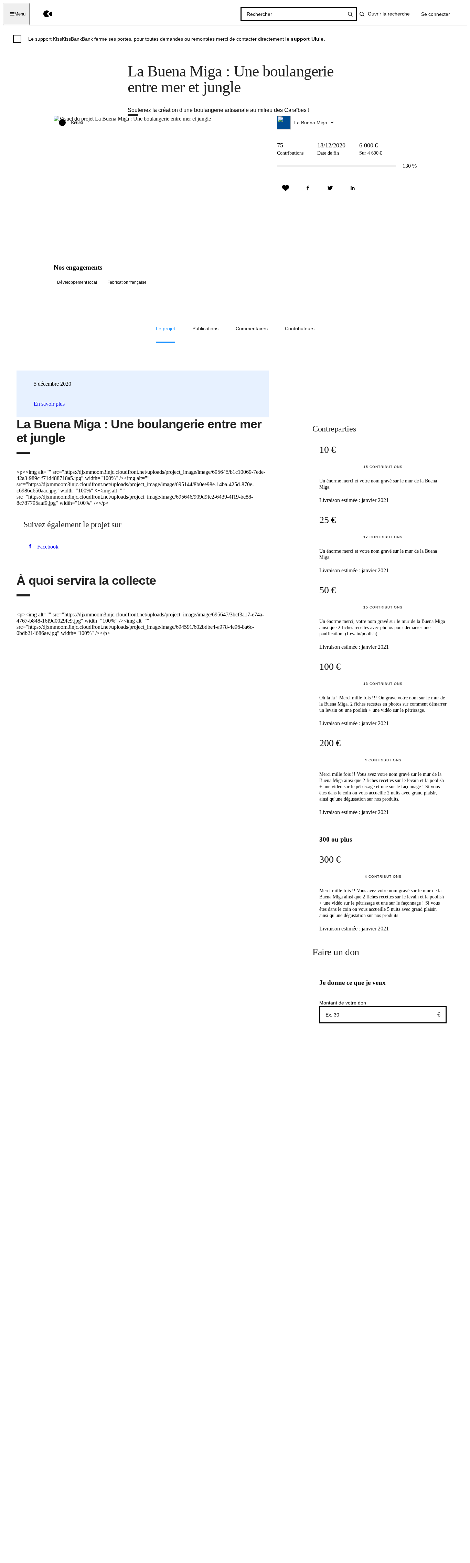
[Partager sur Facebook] (308, 188)
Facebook (47, 547)
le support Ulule (304, 39)
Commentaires (252, 328)
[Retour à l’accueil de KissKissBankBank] (43, 14)
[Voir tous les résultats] (350, 14)
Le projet (165, 328)
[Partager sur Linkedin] (352, 188)
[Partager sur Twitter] (330, 188)
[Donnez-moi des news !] (285, 188)
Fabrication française (127, 282)
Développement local (77, 282)
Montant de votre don (342, 1002)
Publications (205, 328)
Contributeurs (299, 328)
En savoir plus (49, 404)
